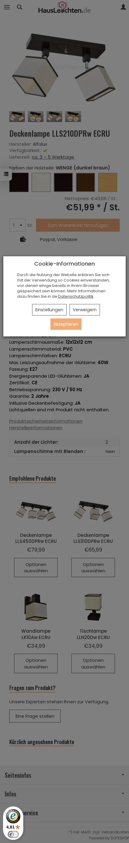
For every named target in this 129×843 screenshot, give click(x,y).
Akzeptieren (66, 324)
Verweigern (85, 310)
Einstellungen (49, 310)
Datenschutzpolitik (75, 296)
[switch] (13, 834)
